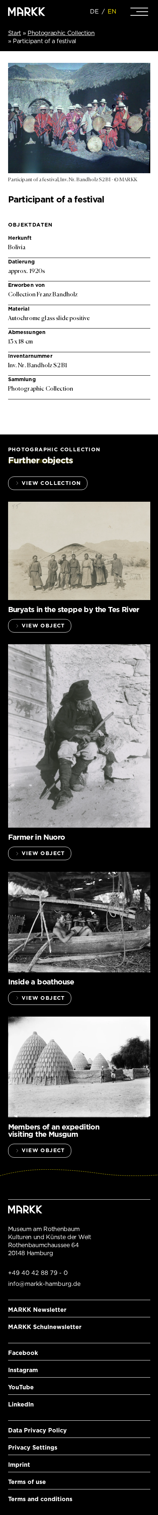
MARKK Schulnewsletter (45, 1327)
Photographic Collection (61, 33)
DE (94, 11)
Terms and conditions (40, 1499)
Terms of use (27, 1481)
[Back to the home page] (27, 11)
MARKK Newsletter (37, 1309)
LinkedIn (21, 1404)
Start (14, 33)
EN (112, 11)
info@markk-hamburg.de (44, 1283)
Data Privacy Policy (37, 1430)
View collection (51, 483)
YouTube (21, 1387)
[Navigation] (139, 11)
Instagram (23, 1370)
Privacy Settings (32, 1447)
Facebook (23, 1352)
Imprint (19, 1464)
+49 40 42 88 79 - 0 (38, 1272)
